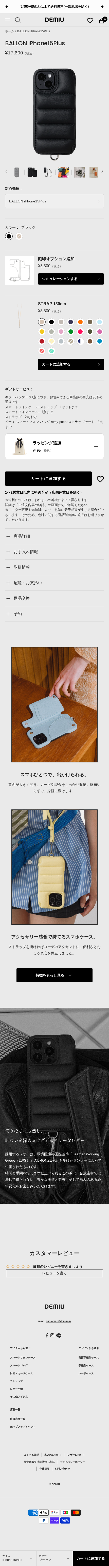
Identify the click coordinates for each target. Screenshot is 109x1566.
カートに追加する (56, 364)
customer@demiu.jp (58, 1321)
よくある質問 (31, 1454)
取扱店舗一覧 (17, 1418)
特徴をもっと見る (50, 975)
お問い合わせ (62, 1468)
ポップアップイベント (22, 1426)
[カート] (101, 21)
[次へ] (102, 172)
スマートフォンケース (22, 1357)
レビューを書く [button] (54, 1273)
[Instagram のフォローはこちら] (52, 1335)
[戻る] (6, 172)
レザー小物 (16, 1388)
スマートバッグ (19, 1365)
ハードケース (86, 1373)
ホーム (9, 31)
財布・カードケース (21, 1373)
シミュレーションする (60, 279)
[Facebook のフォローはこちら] (47, 1335)
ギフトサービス (17, 389)
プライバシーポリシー (72, 1461)
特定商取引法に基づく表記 (39, 1461)
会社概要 (44, 1468)
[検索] (18, 20)
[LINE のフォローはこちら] (58, 1335)
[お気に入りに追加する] (100, 479)
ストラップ (16, 1381)
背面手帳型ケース (89, 1357)
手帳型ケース (86, 1365)
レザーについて (76, 1454)
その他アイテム (19, 1396)
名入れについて (53, 1454)
